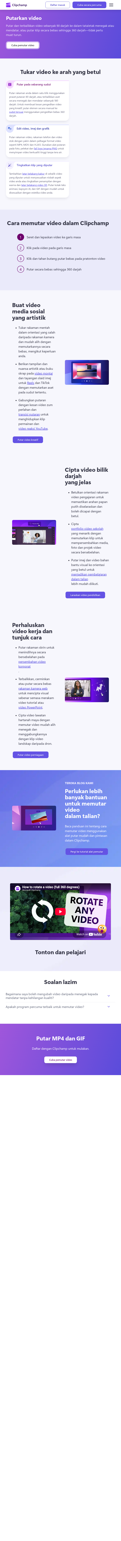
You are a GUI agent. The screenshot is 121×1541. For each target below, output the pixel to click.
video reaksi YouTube (33, 428)
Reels (30, 382)
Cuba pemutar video (22, 45)
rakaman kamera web (33, 688)
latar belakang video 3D (34, 185)
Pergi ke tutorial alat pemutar (86, 851)
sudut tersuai (16, 111)
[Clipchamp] (16, 4)
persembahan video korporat (32, 663)
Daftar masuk (57, 4)
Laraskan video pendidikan (85, 595)
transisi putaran (29, 414)
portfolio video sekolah (87, 528)
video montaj (44, 373)
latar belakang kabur (33, 173)
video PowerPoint (30, 707)
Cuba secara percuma (89, 4)
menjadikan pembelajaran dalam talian (89, 576)
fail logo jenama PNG (45, 148)
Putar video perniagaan (31, 754)
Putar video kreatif (28, 439)
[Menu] (111, 5)
